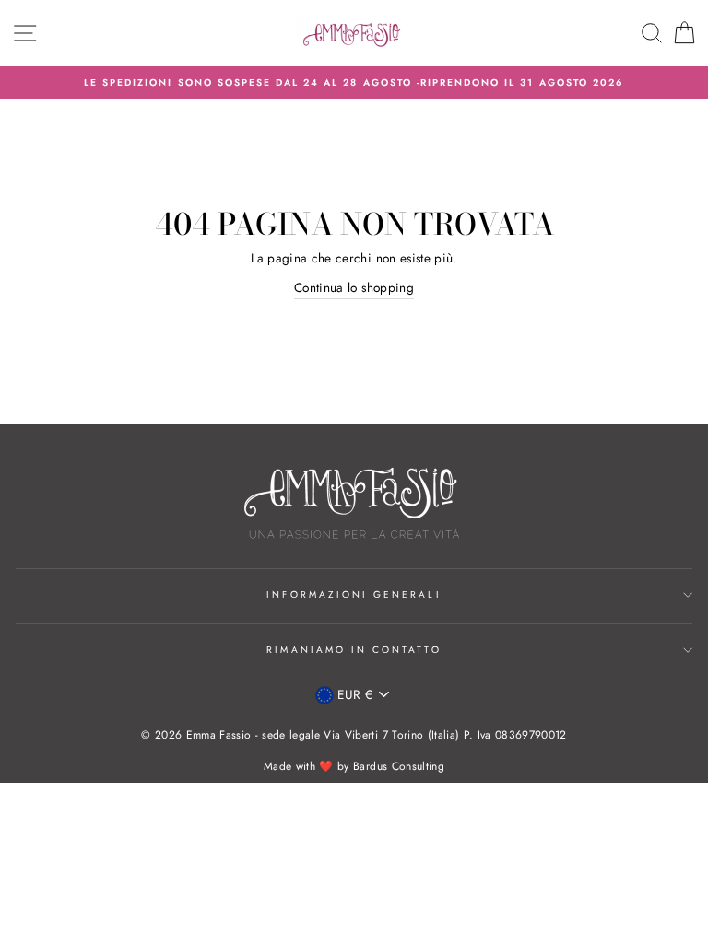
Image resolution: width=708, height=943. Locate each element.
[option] (354, 83)
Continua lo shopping (354, 287)
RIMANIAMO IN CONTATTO (353, 650)
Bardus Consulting (398, 766)
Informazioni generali (353, 594)
